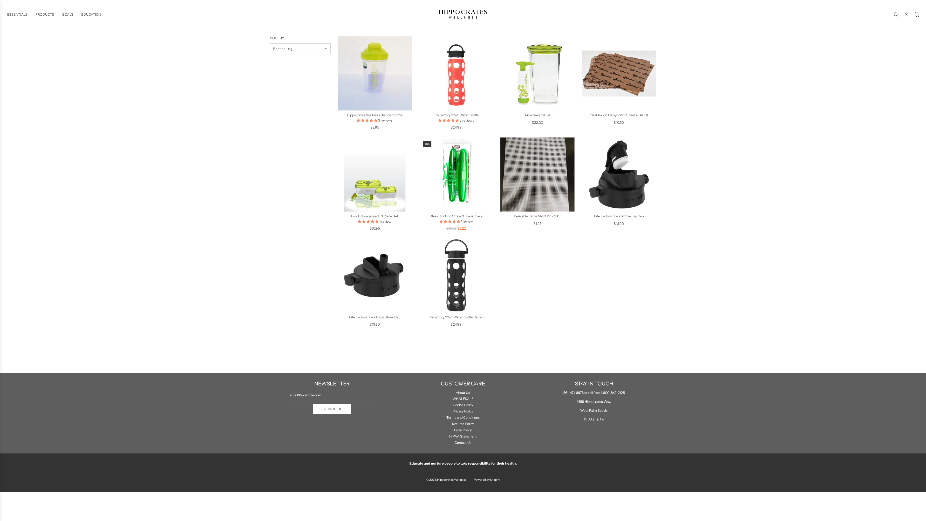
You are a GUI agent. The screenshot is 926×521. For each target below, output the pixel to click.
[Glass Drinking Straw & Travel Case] (456, 174)
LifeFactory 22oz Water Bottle (456, 115)
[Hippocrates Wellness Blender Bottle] (375, 73)
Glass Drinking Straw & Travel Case (456, 216)
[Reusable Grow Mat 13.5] (537, 174)
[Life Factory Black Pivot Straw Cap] (375, 276)
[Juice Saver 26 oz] (537, 73)
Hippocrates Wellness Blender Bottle (374, 115)
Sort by (277, 38)
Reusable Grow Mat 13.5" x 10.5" (537, 216)
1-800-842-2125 (612, 393)
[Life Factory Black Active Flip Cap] (619, 174)
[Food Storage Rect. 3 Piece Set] (375, 174)
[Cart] (917, 14)
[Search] (896, 14)
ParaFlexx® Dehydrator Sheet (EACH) (618, 115)
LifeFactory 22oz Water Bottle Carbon (456, 317)
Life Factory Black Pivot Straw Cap (374, 317)
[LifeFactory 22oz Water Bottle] (456, 73)
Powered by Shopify (487, 479)
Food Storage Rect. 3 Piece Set (374, 216)
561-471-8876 (573, 393)
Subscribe (331, 409)
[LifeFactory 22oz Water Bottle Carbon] (456, 276)
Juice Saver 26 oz (537, 115)
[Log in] (906, 14)
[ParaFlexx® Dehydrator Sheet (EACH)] (619, 73)
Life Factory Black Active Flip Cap (619, 216)
